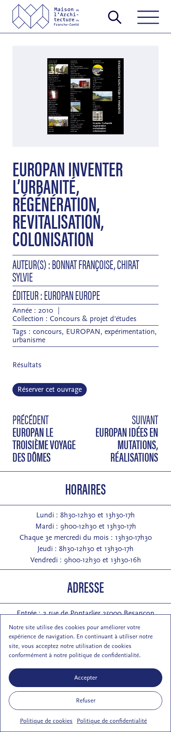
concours (47, 331)
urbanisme (28, 340)
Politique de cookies (46, 721)
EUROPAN (83, 331)
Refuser (85, 700)
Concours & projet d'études (93, 318)
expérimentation (130, 331)
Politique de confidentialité (112, 721)
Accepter (85, 677)
